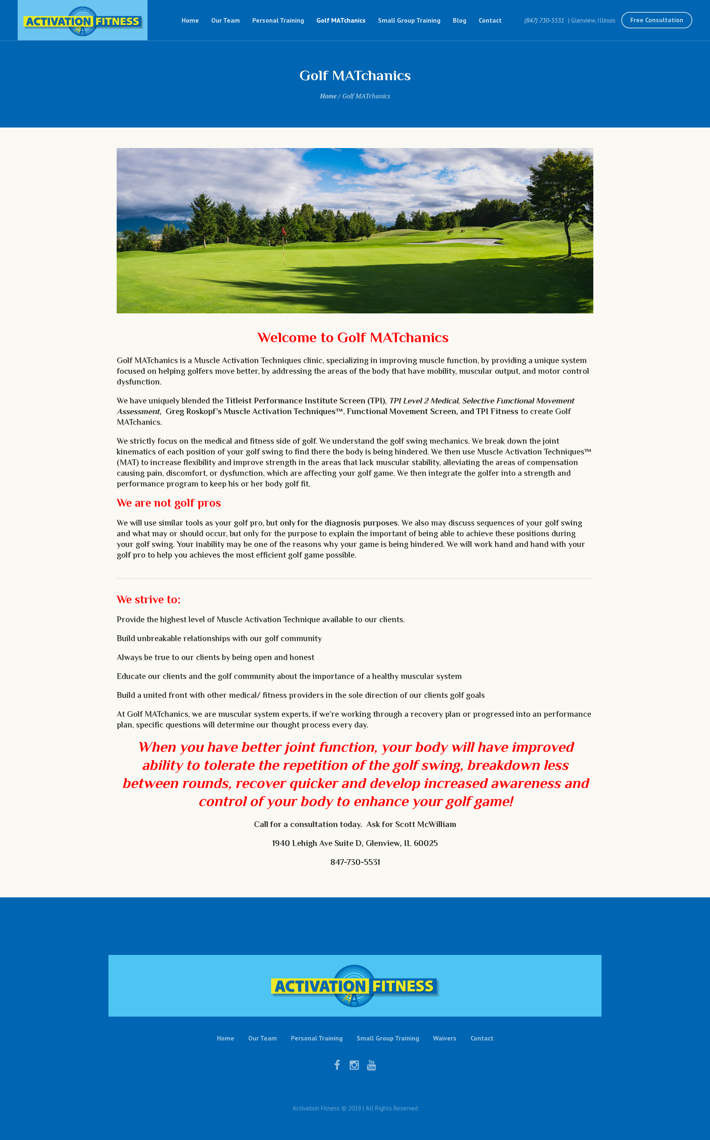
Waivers (444, 1038)
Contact (481, 1038)
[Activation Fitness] (355, 986)
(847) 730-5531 (544, 20)
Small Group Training (388, 1038)
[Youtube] (371, 1065)
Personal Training (317, 1038)
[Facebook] (337, 1065)
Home (328, 95)
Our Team (262, 1038)
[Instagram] (354, 1065)
